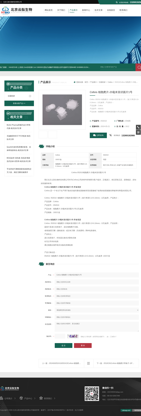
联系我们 (48, 398)
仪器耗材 (11, 96)
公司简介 (8, 398)
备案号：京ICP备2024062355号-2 (53, 410)
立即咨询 (99, 135)
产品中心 (28, 398)
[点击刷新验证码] (72, 336)
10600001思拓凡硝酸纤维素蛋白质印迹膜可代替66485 (56, 67)
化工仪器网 (79, 410)
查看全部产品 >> (19, 103)
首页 (86, 82)
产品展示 (93, 82)
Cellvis (110, 82)
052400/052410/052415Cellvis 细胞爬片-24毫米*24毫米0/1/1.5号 (74, 363)
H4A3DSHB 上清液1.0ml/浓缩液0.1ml (22, 67)
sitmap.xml (126, 410)
